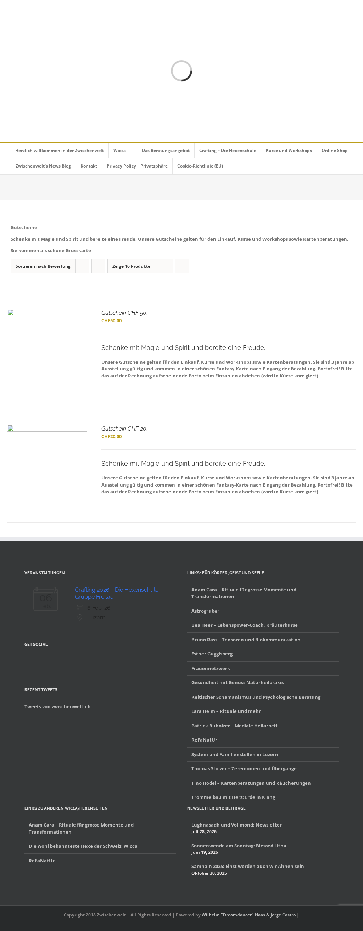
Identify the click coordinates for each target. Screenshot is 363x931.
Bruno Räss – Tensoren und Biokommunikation (246, 639)
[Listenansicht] (196, 266)
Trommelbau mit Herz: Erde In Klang (233, 797)
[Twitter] (36, 661)
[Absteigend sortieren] (98, 266)
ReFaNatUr (204, 740)
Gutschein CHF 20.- (125, 428)
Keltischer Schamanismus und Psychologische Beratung (255, 697)
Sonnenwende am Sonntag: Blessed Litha (238, 845)
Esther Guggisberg (212, 654)
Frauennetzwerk (210, 668)
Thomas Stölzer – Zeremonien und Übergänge (244, 768)
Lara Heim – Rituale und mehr (226, 711)
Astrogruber (205, 611)
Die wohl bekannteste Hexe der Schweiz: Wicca (83, 846)
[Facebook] (26, 661)
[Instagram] (45, 661)
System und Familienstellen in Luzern (234, 754)
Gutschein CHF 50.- (125, 313)
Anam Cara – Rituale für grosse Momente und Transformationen (243, 593)
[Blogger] (54, 661)
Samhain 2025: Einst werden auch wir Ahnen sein (247, 866)
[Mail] (63, 661)
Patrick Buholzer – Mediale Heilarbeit (234, 725)
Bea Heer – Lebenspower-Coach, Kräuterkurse (244, 625)
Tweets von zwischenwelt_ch (57, 706)
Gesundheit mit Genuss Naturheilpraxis (237, 682)
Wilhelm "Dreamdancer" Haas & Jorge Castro (249, 915)
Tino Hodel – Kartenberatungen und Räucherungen (251, 783)
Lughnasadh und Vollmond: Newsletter (236, 825)
